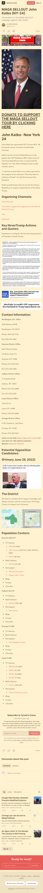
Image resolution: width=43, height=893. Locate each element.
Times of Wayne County (18, 692)
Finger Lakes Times (16, 575)
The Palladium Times (17, 642)
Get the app (32, 883)
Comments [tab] (6, 766)
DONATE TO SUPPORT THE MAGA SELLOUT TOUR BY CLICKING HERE (21, 120)
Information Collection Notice (23, 740)
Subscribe (31, 3)
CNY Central (14, 550)
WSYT (11, 556)
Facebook (5, 219)
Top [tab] (4, 792)
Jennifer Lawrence (16, 841)
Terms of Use (32, 738)
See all (5, 849)
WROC (11, 670)
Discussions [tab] (18, 792)
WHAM (12, 666)
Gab (3, 214)
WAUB (11, 603)
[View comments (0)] (9, 31)
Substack (11, 889)
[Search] (39, 792)
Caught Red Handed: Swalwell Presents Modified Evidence (15, 799)
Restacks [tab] (15, 766)
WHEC (11, 674)
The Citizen (13, 610)
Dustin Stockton (15, 807)
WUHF (12, 677)
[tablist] (11, 766)
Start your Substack (16, 883)
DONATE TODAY (15, 444)
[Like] (4, 31)
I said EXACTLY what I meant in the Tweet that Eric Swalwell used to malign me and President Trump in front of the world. (16, 837)
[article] (21, 804)
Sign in (38, 3)
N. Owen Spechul (12, 24)
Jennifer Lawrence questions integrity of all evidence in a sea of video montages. (16, 804)
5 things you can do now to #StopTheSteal (13, 816)
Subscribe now (7, 201)
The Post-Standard (16, 571)
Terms (29, 876)
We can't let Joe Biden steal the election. (16, 821)
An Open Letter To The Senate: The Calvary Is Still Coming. (15, 832)
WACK (11, 685)
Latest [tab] (9, 792)
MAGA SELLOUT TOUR (27, 438)
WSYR (11, 546)
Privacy (23, 876)
